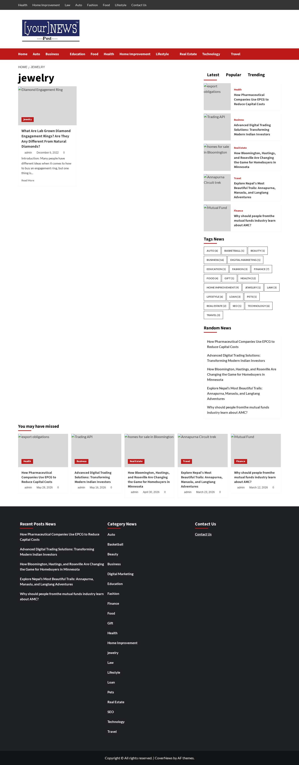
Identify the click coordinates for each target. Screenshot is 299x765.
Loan (235, 296)
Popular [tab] (233, 75)
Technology (211, 54)
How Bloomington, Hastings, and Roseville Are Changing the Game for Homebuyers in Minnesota (255, 160)
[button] (278, 54)
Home (22, 54)
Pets (252, 296)
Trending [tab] (256, 75)
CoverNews (163, 758)
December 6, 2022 (48, 152)
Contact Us (138, 5)
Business (52, 54)
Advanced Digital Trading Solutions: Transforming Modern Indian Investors (252, 130)
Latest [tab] (212, 75)
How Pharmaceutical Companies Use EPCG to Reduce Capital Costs (251, 99)
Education (77, 54)
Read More (27, 180)
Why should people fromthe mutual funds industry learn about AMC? (255, 221)
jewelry (27, 119)
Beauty (258, 250)
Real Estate (188, 54)
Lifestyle (120, 5)
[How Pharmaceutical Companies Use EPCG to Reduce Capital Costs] (217, 88)
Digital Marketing (245, 259)
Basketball (234, 250)
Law (67, 5)
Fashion (92, 5)
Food (106, 5)
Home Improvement (46, 5)
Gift (229, 278)
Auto (78, 5)
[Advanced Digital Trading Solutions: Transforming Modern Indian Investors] (214, 116)
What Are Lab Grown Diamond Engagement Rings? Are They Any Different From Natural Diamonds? (46, 138)
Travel (235, 54)
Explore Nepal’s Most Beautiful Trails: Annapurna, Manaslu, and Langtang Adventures (255, 190)
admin (28, 152)
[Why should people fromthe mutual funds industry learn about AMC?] (215, 207)
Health (22, 5)
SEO (237, 305)
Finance (238, 211)
